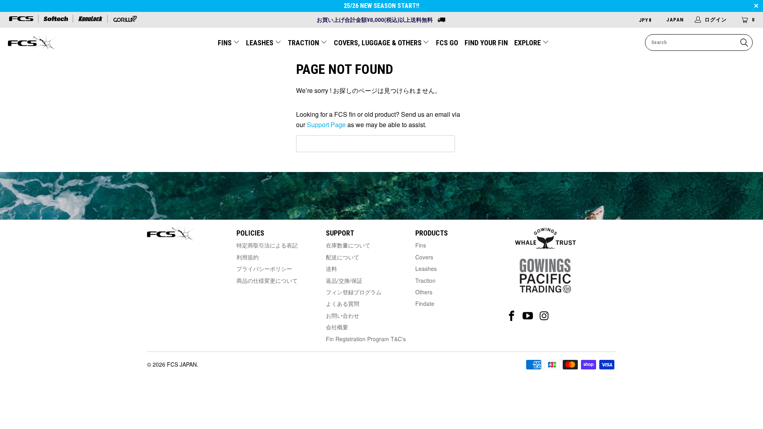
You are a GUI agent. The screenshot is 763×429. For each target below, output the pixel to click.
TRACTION (304, 43)
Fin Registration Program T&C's (366, 339)
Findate (424, 303)
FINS (225, 43)
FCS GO (447, 43)
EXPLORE (528, 43)
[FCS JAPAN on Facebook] (512, 316)
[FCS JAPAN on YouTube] (528, 316)
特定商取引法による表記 (267, 245)
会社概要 (337, 327)
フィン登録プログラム (354, 292)
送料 (331, 268)
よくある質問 (342, 303)
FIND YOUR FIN (486, 43)
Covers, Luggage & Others (378, 43)
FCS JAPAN (182, 364)
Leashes (426, 268)
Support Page (326, 124)
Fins (420, 245)
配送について (342, 257)
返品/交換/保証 (344, 280)
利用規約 (247, 257)
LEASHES (260, 43)
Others (423, 292)
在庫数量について (348, 245)
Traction (425, 280)
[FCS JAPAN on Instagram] (544, 316)
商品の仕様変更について (267, 280)
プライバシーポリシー (264, 268)
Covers (424, 257)
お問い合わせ (342, 315)
